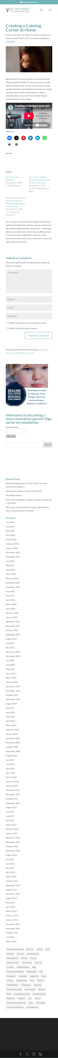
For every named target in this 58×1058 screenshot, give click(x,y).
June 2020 (10, 665)
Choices (33, 958)
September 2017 (13, 803)
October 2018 (12, 747)
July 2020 (10, 660)
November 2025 (13, 557)
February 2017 (12, 829)
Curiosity (10, 967)
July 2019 (10, 708)
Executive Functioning (15, 972)
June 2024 (10, 591)
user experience (32, 1007)
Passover (41, 989)
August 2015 (11, 889)
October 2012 (12, 933)
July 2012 (10, 937)
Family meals (31, 972)
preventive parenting (22, 994)
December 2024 (13, 582)
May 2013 (10, 902)
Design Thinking (23, 967)
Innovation (23, 976)
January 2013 (12, 920)
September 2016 (13, 850)
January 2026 (12, 548)
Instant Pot (34, 976)
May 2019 (10, 717)
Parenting (37, 985)
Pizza (9, 994)
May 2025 (10, 565)
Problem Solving (39, 994)
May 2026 (10, 531)
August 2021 (11, 639)
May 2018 (10, 768)
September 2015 (13, 885)
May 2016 (10, 868)
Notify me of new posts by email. (23, 328)
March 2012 (11, 941)
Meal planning (21, 980)
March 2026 (11, 539)
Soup (31, 1003)
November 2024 (13, 587)
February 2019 (12, 729)
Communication (13, 963)
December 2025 (13, 552)
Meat (32, 980)
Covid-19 (38, 963)
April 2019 (10, 721)
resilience (21, 998)
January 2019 (12, 734)
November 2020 (13, 656)
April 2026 (10, 535)
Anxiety (39, 949)
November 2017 (13, 794)
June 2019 (10, 712)
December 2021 (13, 621)
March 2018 (11, 777)
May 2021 (10, 647)
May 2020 (10, 669)
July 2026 (10, 522)
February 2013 (12, 915)
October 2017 (12, 799)
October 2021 (12, 630)
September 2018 (13, 751)
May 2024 (10, 595)
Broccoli (20, 954)
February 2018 (12, 781)
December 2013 (13, 894)
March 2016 (11, 876)
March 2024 (11, 604)
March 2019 (11, 725)
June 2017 (10, 816)
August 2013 (11, 898)
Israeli (44, 976)
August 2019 (11, 703)
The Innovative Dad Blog (36, 38)
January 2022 (12, 617)
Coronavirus (27, 963)
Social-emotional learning (16, 1003)
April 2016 (10, 872)
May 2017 (10, 820)
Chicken (24, 958)
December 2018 (13, 738)
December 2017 (13, 790)
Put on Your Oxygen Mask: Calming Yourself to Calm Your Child (39, 180)
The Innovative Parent (15, 1007)
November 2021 (13, 626)
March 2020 (11, 678)
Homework (11, 976)
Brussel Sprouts (33, 954)
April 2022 (10, 608)
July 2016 (10, 859)
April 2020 (10, 673)
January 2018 (12, 786)
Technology (40, 1003)
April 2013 (10, 907)
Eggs (34, 967)
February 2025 (12, 578)
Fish (41, 972)
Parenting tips (30, 989)
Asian (48, 949)
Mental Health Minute (15, 38)
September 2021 (13, 634)
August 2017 (11, 807)
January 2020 (12, 682)
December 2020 (13, 652)
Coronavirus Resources (41, 35)
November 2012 (13, 928)
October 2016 (12, 846)
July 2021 (10, 643)
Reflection (10, 998)
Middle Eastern (12, 985)
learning (10, 980)
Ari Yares (12, 35)
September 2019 (13, 699)
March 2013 (11, 911)
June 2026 (10, 526)
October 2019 (12, 695)
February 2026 (12, 544)
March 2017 (11, 825)
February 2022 (12, 613)
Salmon (37, 998)
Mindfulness (26, 985)
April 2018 (10, 773)
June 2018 (10, 764)
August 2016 (11, 855)
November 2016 (13, 842)
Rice (30, 998)
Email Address (12, 427)
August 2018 (11, 755)
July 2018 (10, 760)
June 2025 (10, 561)
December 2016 (13, 838)
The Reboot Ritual (13, 495)
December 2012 (13, 924)
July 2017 (10, 812)
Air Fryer (30, 949)
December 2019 (13, 686)
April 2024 (10, 600)
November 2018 (13, 742)
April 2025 (10, 570)
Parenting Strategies (14, 989)
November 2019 (13, 691)
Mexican (40, 980)
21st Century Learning (15, 949)
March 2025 (11, 574)
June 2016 (10, 863)
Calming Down (12, 958)
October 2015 (12, 881)
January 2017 (12, 833)
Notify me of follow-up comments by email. (28, 323)
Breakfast (10, 954)
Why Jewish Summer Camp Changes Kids (24, 491)
